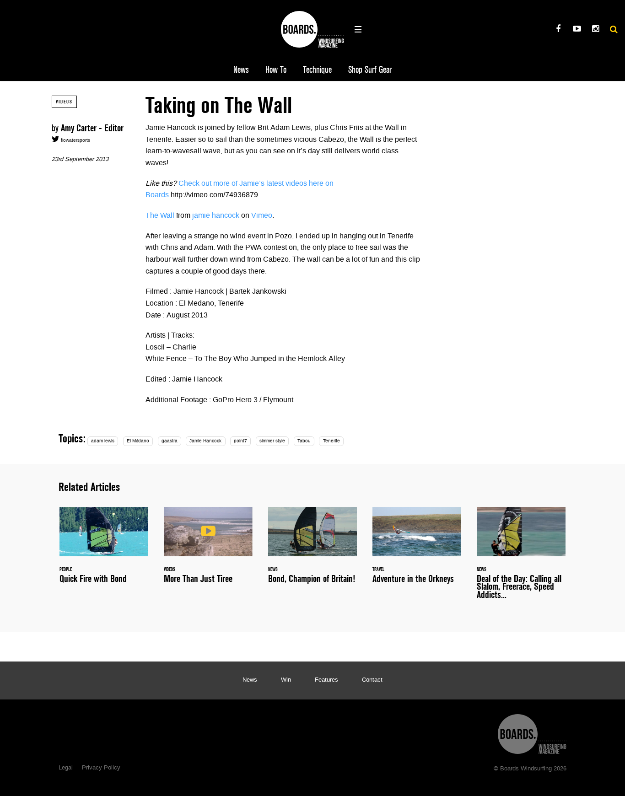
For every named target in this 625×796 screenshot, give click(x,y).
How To (275, 69)
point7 (240, 441)
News (241, 69)
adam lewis (102, 441)
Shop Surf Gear (370, 69)
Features (326, 680)
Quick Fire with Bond (103, 550)
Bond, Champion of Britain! (312, 550)
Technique (317, 69)
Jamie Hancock (205, 441)
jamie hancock (215, 216)
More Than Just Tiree (208, 550)
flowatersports (74, 141)
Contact (372, 680)
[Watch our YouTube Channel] (576, 30)
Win (286, 680)
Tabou (304, 441)
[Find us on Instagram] (595, 30)
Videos (64, 101)
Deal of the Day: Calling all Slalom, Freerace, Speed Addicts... (521, 558)
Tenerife (331, 441)
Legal (66, 768)
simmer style (272, 441)
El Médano (138, 441)
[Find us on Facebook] (558, 30)
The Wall (159, 216)
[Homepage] (532, 731)
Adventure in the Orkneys (416, 550)
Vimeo (261, 216)
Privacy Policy (101, 768)
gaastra (170, 441)
